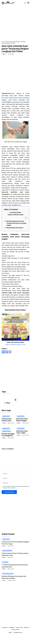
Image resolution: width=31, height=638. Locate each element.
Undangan (5, 562)
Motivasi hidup (6, 431)
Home (3, 41)
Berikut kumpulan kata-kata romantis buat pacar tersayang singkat (16, 223)
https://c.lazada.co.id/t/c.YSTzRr (15, 344)
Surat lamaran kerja (8, 573)
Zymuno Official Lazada (15, 214)
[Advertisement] (15, 23)
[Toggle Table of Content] (25, 217)
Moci (4, 54)
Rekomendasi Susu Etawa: (15, 228)
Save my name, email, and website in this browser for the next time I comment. (16, 487)
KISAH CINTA (6, 416)
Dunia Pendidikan (7, 550)
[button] (25, 3)
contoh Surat (6, 539)
